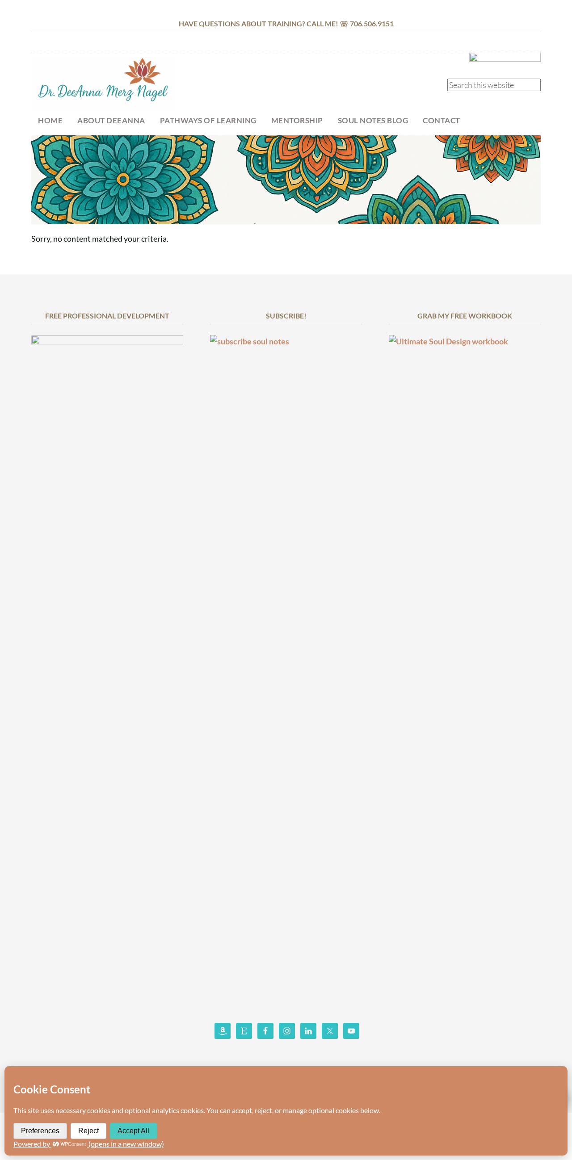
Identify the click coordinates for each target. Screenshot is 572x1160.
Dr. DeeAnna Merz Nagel (102, 83)
